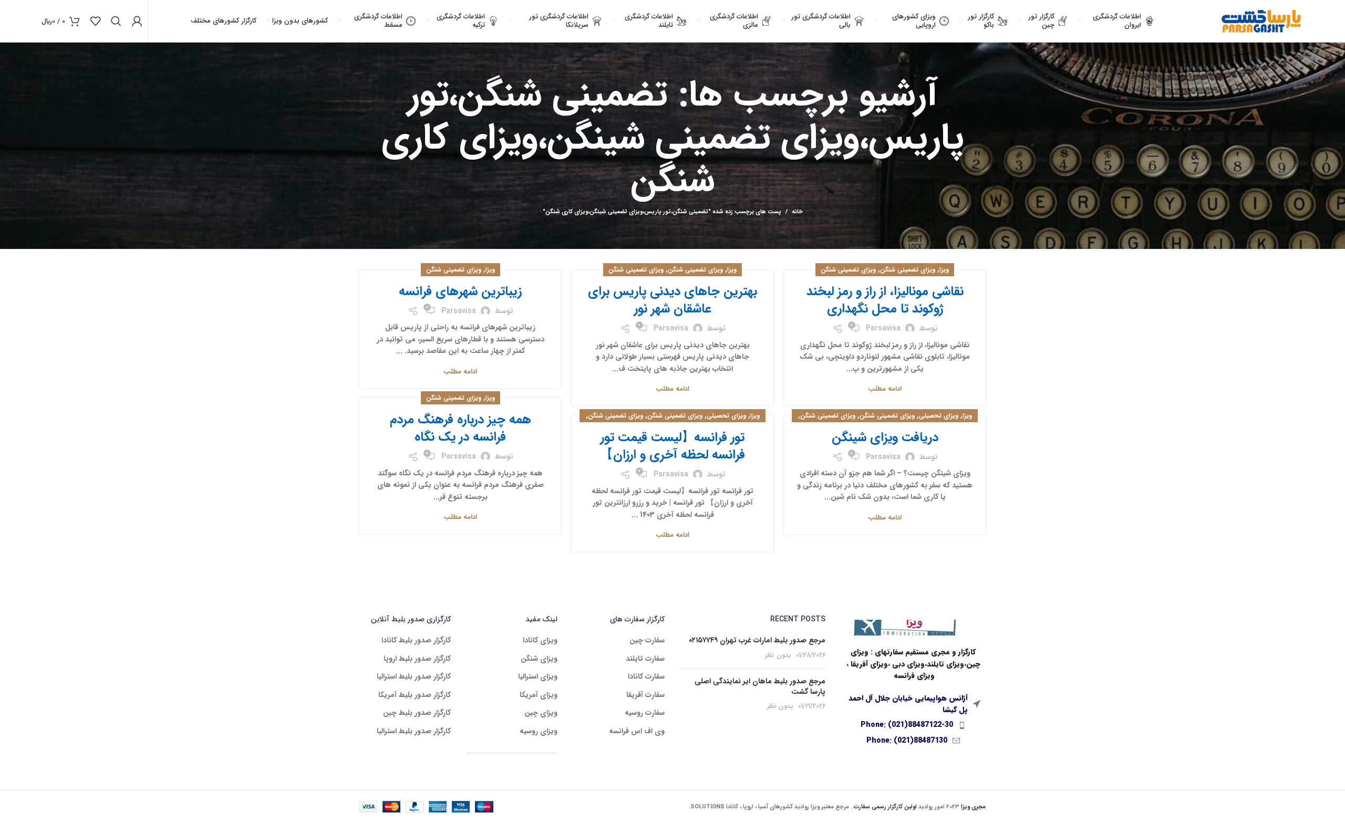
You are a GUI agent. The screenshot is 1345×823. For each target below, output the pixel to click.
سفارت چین (647, 641)
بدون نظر (778, 655)
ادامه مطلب (885, 389)
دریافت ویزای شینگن (885, 437)
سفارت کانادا (646, 677)
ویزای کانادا (540, 641)
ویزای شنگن (539, 659)
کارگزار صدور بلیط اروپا (417, 659)
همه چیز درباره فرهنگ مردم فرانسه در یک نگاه (460, 428)
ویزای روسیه (538, 731)
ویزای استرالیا (537, 677)
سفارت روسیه (645, 713)
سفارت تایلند (645, 659)
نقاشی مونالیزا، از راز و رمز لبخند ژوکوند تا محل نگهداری (885, 300)
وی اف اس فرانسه (637, 731)
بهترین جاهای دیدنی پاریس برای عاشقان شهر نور (672, 300)
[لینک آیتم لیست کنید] (913, 725)
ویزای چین (540, 713)
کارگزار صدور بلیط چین (417, 713)
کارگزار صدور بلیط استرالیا (414, 677)
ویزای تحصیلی (938, 416)
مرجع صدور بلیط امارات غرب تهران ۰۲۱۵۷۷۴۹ (757, 640)
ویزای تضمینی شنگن (907, 270)
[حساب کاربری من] (137, 21)
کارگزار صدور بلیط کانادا (416, 641)
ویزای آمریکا (538, 695)
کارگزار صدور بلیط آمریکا (414, 695)
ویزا (944, 270)
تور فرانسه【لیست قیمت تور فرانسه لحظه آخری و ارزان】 (673, 446)
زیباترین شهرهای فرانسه (460, 291)
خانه (797, 212)
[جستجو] (116, 21)
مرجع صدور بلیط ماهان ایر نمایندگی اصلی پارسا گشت (760, 686)
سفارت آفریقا (645, 695)
